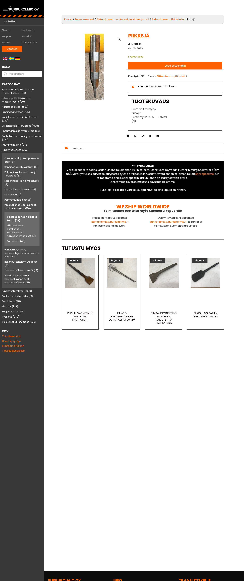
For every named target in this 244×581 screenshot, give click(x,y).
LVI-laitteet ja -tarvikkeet (16, 125)
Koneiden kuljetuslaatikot (18, 167)
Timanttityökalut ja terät (18, 270)
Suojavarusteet (11, 311)
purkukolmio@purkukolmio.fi (109, 222)
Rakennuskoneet (11, 150)
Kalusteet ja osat (11, 107)
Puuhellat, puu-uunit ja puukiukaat (22, 136)
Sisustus (6, 306)
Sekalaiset (8, 301)
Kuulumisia (28, 30)
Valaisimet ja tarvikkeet (15, 322)
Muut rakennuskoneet (17, 189)
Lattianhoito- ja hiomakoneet (21, 180)
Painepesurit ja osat (15, 199)
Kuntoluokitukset (13, 346)
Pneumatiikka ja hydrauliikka (18, 131)
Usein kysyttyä (11, 341)
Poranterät (13, 241)
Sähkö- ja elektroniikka (15, 296)
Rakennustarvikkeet (13, 291)
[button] (119, 39)
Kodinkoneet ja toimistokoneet (20, 117)
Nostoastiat (11, 194)
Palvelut (26, 36)
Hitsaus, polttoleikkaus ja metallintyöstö (16, 100)
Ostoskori (12, 48)
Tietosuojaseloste (13, 351)
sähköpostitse (204, 174)
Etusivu (6, 30)
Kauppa (6, 36)
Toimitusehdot (11, 336)
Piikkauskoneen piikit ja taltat (168, 19)
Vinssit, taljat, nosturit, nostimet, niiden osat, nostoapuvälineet (17, 279)
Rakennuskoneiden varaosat (20, 261)
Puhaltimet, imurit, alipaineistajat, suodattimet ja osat (21, 253)
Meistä (6, 42)
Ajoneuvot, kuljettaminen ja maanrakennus (18, 91)
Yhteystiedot (29, 42)
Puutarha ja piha (11, 144)
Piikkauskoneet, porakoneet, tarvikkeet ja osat (20, 206)
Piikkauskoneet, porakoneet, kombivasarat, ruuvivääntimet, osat (19, 231)
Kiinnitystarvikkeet (12, 112)
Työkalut (7, 316)
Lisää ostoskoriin (175, 66)
